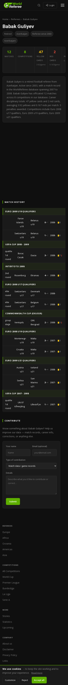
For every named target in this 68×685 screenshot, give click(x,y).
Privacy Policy (9, 655)
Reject (25, 680)
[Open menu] (63, 5)
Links (5, 660)
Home (5, 19)
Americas (7, 549)
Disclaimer (8, 649)
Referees (15, 19)
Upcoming (7, 627)
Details (9, 472)
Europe (6, 532)
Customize (10, 680)
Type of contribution (15, 460)
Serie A (6, 599)
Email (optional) (39, 446)
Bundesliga (8, 588)
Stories (6, 616)
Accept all (39, 680)
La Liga (6, 594)
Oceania (6, 543)
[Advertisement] (34, 158)
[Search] (39, 5)
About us (7, 643)
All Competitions (11, 571)
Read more (36, 672)
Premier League (10, 582)
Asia (4, 555)
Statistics (7, 621)
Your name (11, 446)
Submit (13, 501)
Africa (5, 537)
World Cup (8, 576)
